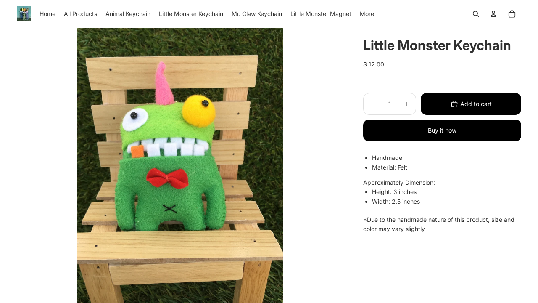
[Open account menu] (493, 14)
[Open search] (476, 14)
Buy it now (442, 130)
